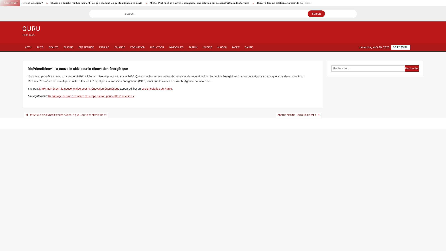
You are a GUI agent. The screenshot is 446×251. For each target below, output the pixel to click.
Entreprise (86, 47)
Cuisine (68, 47)
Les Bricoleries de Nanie (156, 88)
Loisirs (207, 47)
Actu (28, 47)
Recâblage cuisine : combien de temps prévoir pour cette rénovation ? (91, 96)
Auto (40, 47)
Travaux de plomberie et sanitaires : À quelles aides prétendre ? (68, 115)
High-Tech (157, 47)
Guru (31, 28)
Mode (236, 47)
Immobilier (176, 47)
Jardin (193, 47)
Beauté (53, 47)
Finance (119, 47)
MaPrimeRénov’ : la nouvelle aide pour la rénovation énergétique (79, 88)
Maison (222, 47)
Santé (249, 47)
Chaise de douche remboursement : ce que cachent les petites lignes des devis (87, 3)
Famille (104, 47)
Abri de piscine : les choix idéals (297, 115)
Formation (137, 47)
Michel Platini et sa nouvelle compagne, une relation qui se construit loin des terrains (190, 3)
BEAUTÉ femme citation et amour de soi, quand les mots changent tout (289, 3)
